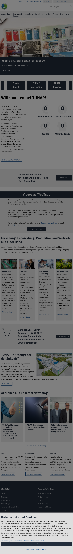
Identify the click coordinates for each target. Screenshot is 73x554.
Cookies (26, 541)
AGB (42, 541)
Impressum (35, 541)
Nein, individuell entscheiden (36, 549)
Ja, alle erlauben (36, 544)
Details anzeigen (6, 541)
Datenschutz (18, 541)
